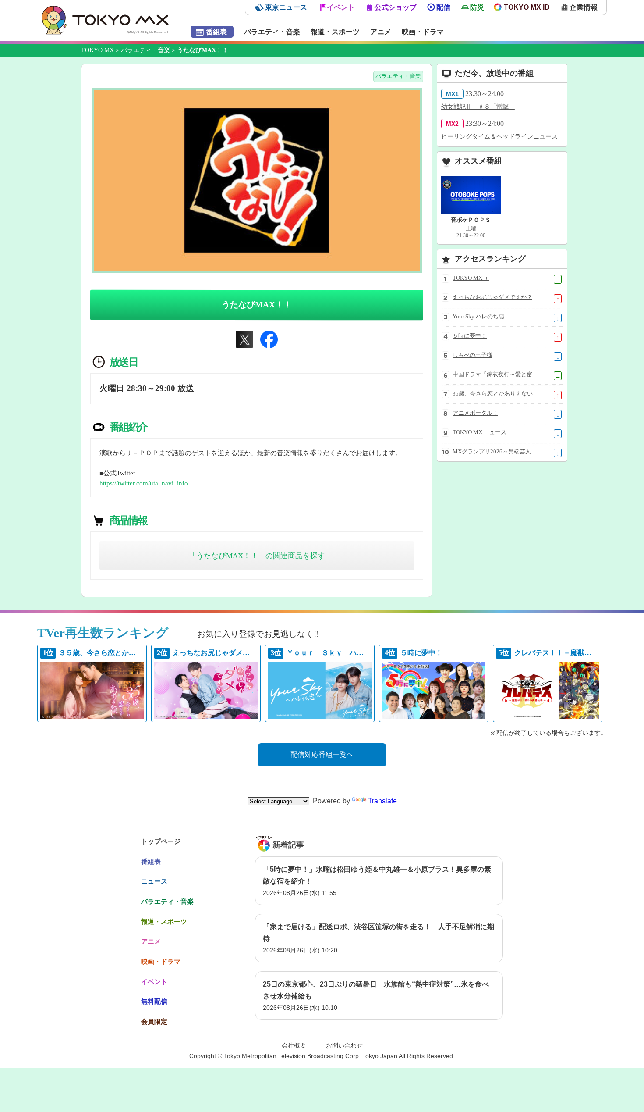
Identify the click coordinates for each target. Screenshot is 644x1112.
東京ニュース (286, 7)
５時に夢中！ (470, 336)
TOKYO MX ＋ (471, 278)
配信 (443, 7)
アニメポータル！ (475, 413)
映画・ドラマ (423, 32)
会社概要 (294, 1045)
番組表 (216, 32)
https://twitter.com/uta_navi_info (143, 483)
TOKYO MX (97, 49)
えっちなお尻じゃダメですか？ (492, 297)
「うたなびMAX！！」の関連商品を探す (257, 556)
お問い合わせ (344, 1045)
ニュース (154, 881)
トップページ (160, 841)
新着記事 (288, 845)
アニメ (380, 32)
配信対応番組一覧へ (322, 754)
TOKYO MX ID (527, 7)
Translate (382, 801)
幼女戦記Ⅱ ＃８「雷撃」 (478, 106)
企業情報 (584, 7)
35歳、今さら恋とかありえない (493, 394)
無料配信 (154, 1001)
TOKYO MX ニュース (479, 432)
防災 (477, 7)
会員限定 (154, 1021)
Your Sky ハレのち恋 (478, 317)
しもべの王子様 (472, 355)
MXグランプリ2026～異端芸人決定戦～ (496, 452)
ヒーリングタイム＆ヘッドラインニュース (499, 136)
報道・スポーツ (335, 32)
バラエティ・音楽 (272, 32)
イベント (341, 7)
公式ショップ (396, 7)
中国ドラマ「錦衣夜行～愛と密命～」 (496, 374)
